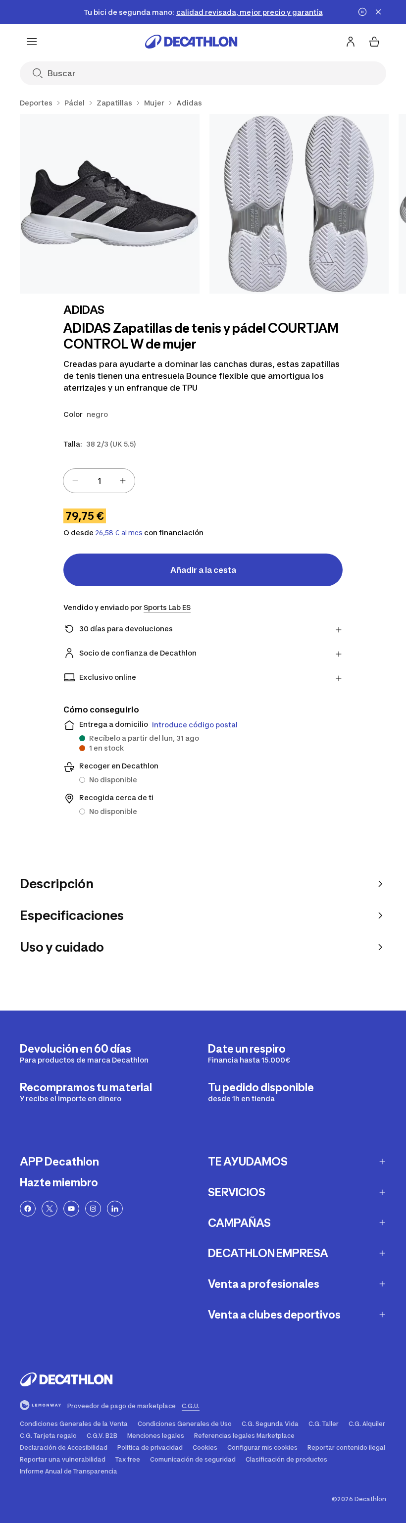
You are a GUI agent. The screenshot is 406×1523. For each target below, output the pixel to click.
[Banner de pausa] (362, 12)
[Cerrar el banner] (378, 12)
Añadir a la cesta (203, 570)
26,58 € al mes (119, 533)
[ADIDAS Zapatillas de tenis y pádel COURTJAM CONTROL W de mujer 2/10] (299, 204)
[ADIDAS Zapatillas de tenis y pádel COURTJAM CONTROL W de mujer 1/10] (110, 204)
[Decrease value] (75, 481)
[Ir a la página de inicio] (191, 42)
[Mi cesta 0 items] (374, 41)
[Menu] (32, 41)
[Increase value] (123, 481)
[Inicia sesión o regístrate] (350, 41)
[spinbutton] (99, 481)
